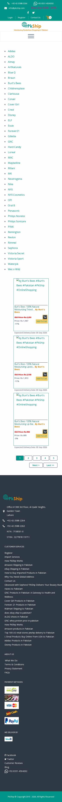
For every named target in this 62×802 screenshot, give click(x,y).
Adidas (11, 51)
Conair (11, 99)
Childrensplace (16, 88)
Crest (11, 109)
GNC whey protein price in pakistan (22, 620)
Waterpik (13, 264)
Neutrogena (15, 179)
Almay (11, 62)
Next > (36, 465)
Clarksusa (13, 93)
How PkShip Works (14, 560)
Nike (10, 184)
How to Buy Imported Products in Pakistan (25, 572)
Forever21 (13, 131)
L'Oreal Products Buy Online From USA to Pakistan (29, 636)
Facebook (11, 755)
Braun (11, 77)
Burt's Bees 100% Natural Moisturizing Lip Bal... (26, 422)
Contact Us (35, 17)
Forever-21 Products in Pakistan (20, 604)
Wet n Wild (14, 269)
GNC (10, 141)
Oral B (11, 205)
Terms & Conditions (14, 664)
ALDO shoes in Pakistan (16, 616)
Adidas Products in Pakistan (18, 640)
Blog (7, 767)
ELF (10, 120)
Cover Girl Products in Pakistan (19, 600)
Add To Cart (42, 321)
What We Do (11, 660)
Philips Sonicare (17, 221)
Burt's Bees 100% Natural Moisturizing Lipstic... (26, 365)
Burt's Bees (14, 83)
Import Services (12, 556)
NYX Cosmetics (16, 194)
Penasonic (14, 210)
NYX (10, 189)
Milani (11, 168)
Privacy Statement (13, 668)
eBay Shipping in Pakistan (17, 568)
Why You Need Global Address (19, 576)
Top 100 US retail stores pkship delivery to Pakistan (29, 632)
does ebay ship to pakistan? (18, 612)
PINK (11, 226)
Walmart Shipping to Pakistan (19, 608)
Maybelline (14, 163)
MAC (10, 157)
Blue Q (11, 72)
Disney (12, 115)
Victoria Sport (15, 258)
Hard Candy (14, 147)
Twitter (10, 759)
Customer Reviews (14, 763)
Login (10, 17)
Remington (14, 232)
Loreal (11, 152)
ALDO (11, 56)
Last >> (50, 465)
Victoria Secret (16, 253)
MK (10, 173)
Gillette (12, 136)
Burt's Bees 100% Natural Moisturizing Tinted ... (26, 308)
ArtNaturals (14, 67)
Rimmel (12, 242)
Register (21, 17)
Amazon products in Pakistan (19, 628)
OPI (10, 200)
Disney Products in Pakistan (18, 644)
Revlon (12, 237)
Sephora (13, 248)
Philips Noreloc (16, 216)
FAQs (7, 672)
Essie (11, 125)
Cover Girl (13, 104)
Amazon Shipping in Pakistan (19, 564)
